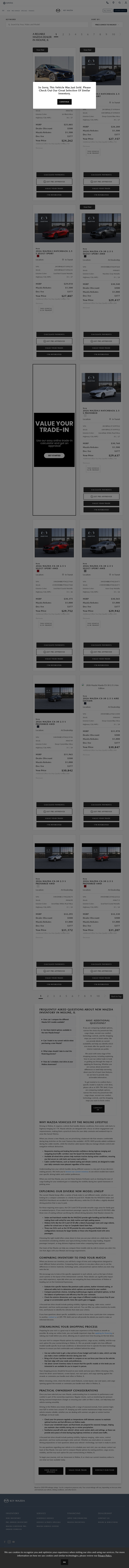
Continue (64, 102)
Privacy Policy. (105, 1555)
